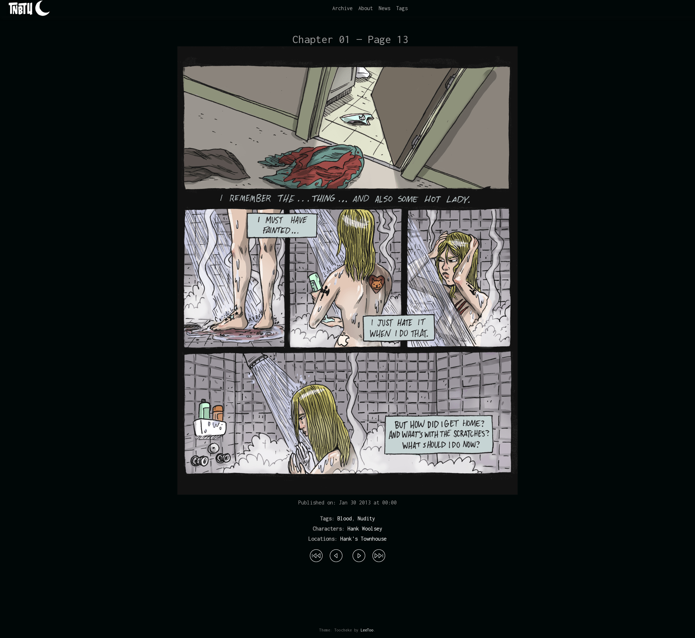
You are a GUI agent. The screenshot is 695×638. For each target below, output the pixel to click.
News (384, 8)
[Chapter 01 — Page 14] (359, 555)
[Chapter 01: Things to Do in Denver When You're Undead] (316, 555)
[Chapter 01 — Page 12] (336, 555)
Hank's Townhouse (363, 539)
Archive (342, 8)
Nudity (366, 518)
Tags (402, 8)
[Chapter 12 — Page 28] (378, 555)
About (365, 8)
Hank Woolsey (365, 528)
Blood (344, 518)
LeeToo (367, 630)
